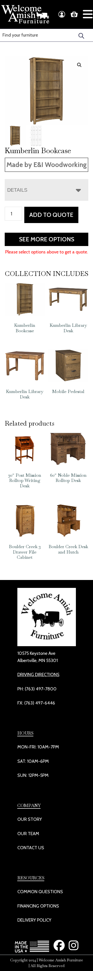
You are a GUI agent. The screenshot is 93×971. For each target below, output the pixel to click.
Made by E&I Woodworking (46, 165)
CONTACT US (30, 847)
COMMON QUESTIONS (40, 891)
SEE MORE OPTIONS (46, 239)
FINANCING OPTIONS (38, 906)
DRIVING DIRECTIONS (38, 674)
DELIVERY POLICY (34, 920)
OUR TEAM (28, 833)
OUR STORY (29, 819)
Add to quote (51, 214)
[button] (79, 65)
